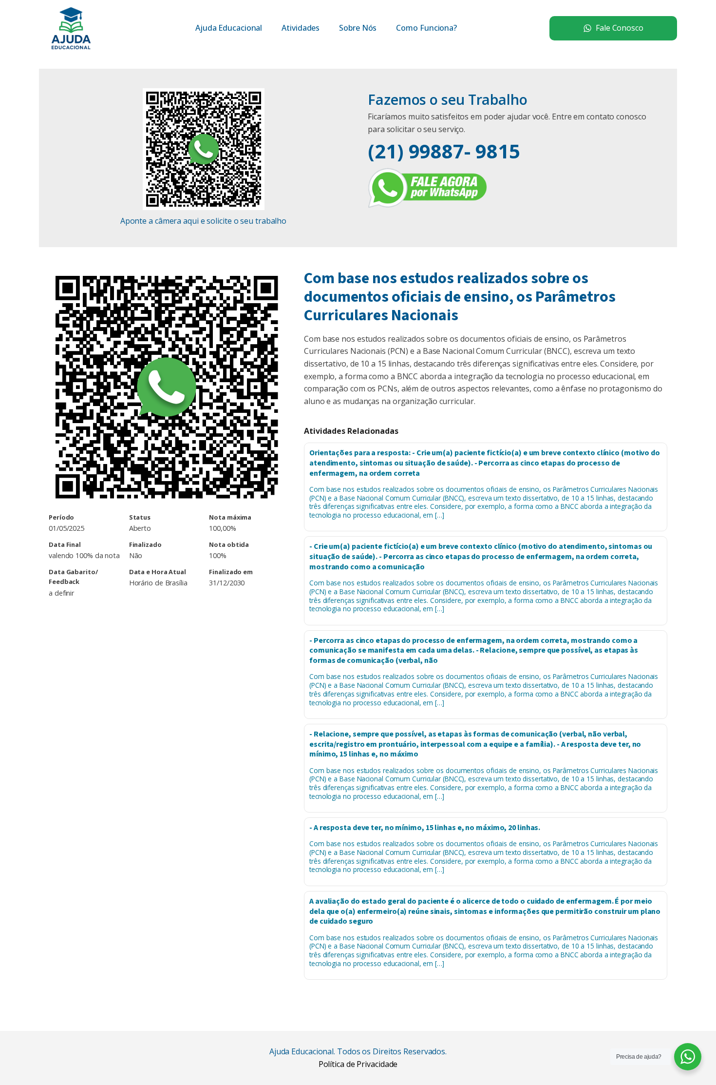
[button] (613, 28)
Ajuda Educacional (228, 27)
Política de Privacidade (358, 1064)
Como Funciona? (426, 27)
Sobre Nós (358, 27)
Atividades (301, 27)
